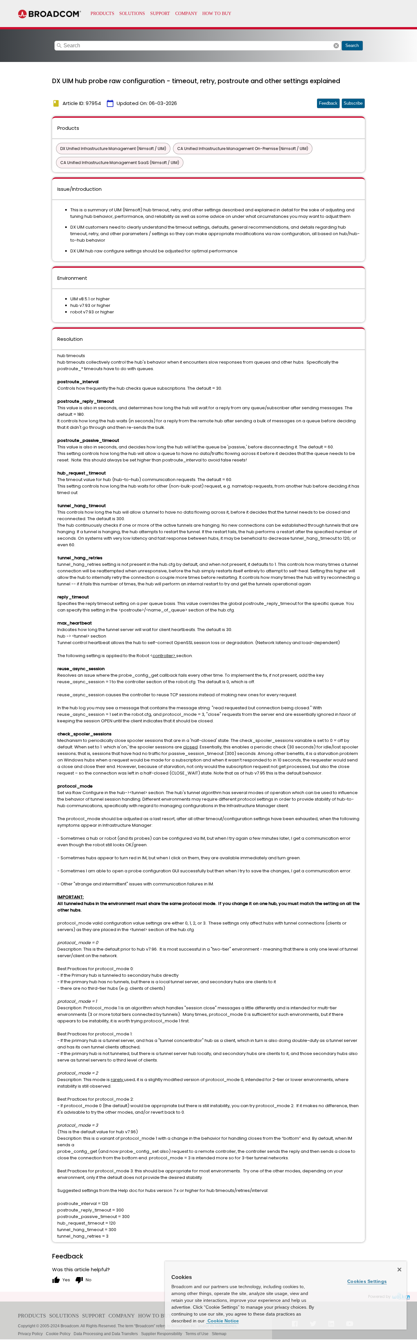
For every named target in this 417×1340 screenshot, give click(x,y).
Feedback (328, 103)
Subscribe (353, 103)
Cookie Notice (222, 1320)
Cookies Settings (367, 1281)
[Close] (399, 1270)
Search (352, 45)
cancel (336, 45)
